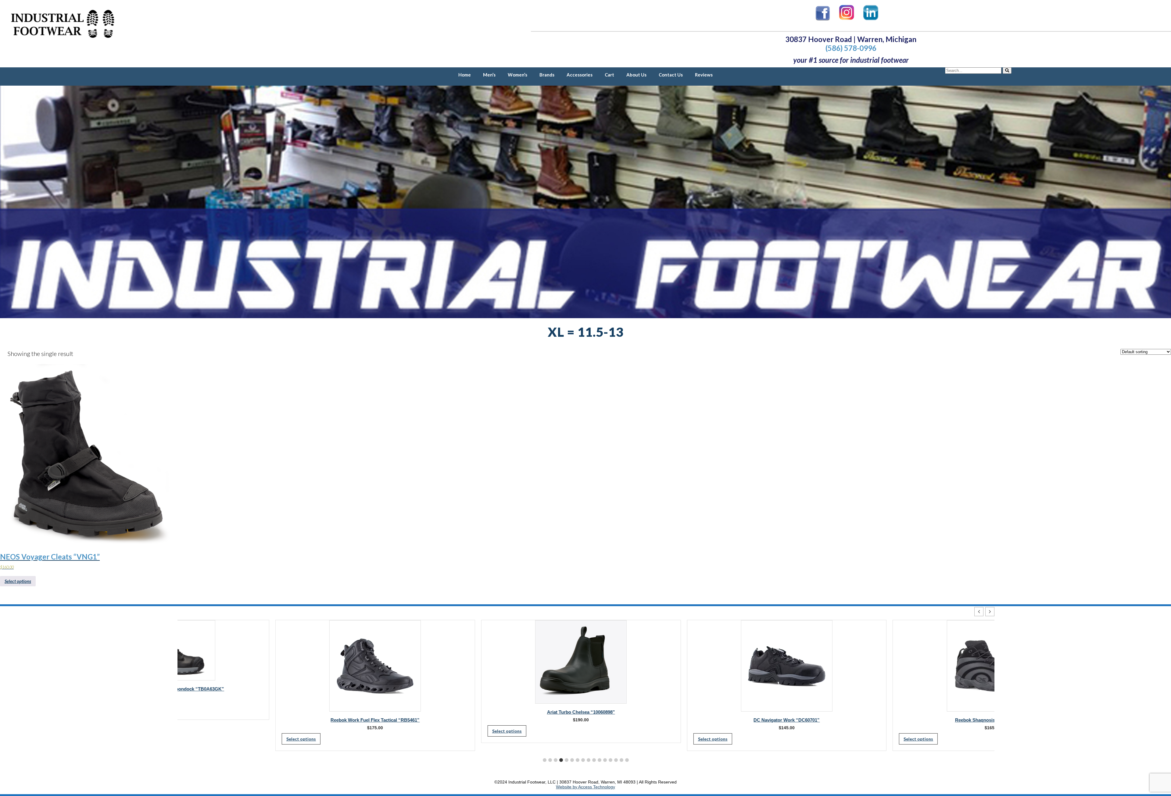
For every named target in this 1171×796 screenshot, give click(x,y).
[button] (989, 611)
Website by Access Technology (585, 786)
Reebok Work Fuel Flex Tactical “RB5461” (277, 720)
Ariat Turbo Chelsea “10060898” (483, 712)
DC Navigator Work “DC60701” (689, 720)
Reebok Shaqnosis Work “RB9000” (894, 720)
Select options (18, 581)
